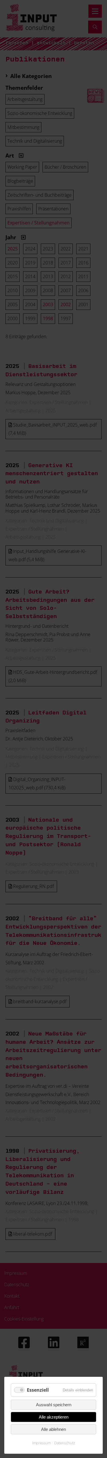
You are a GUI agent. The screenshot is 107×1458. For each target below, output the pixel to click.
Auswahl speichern (53, 1404)
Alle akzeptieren (53, 1417)
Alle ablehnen (53, 1429)
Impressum (41, 1442)
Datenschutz (64, 1442)
